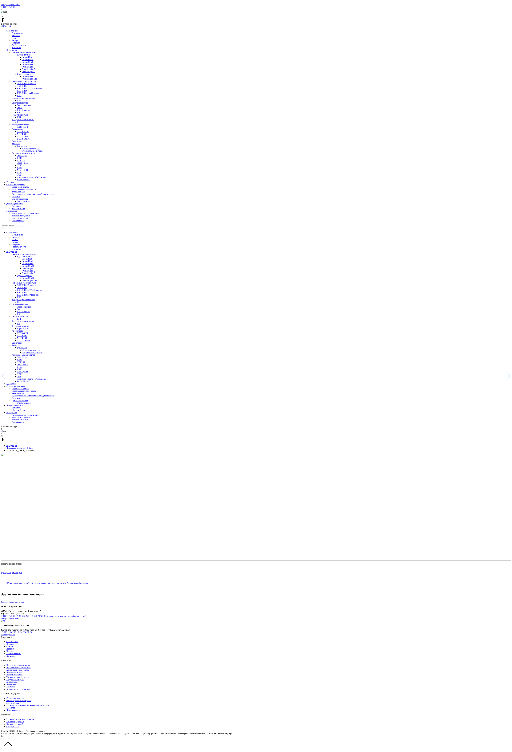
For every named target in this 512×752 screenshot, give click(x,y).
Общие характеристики (17, 583)
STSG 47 (21, 160)
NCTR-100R (22, 136)
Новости (16, 35)
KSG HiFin (22, 91)
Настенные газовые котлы (24, 52)
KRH (19, 158)
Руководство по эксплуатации (25, 213)
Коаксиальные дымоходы (12, 602)
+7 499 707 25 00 (23, 616)
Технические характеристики (41, 583)
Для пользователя (20, 199)
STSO (19, 172)
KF (18, 122)
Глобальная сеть (19, 45)
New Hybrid (22, 170)
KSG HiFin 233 (28, 93)
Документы (61, 583)
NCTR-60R (22, 134)
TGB (19, 175)
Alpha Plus (27, 57)
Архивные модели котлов (23, 153)
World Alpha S (28, 69)
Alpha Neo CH (28, 76)
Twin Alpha (22, 156)
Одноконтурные (24, 74)
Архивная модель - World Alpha (31, 177)
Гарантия (16, 196)
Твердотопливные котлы (23, 119)
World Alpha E (23, 180)
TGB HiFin (26, 83)
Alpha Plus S (27, 59)
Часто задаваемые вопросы (24, 189)
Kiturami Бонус (18, 208)
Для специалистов (14, 204)
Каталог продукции (21, 216)
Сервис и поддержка (15, 184)
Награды (16, 43)
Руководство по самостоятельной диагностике (33, 194)
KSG (19, 95)
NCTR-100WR (23, 139)
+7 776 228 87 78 (9, 632)
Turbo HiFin (22, 163)
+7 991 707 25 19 (58, 616)
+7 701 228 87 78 (24, 632)
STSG (19, 165)
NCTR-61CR (23, 131)
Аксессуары (17, 129)
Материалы (11, 211)
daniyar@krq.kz (8, 635)
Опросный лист (24, 201)
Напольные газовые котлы (24, 81)
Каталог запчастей (20, 218)
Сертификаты (18, 220)
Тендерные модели (20, 124)
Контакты (16, 47)
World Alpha (27, 67)
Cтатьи (15, 38)
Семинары (16, 206)
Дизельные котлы (20, 103)
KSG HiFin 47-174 (29, 88)
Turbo (24, 105)
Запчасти (16, 144)
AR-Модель (17, 572)
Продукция (11, 50)
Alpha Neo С (28, 64)
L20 (19, 100)
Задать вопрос (18, 192)
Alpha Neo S (27, 62)
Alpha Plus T (22, 127)
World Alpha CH (29, 79)
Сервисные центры (31, 148)
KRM (19, 168)
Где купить (22, 146)
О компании (12, 31)
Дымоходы (17, 141)
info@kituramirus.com (10, 4)
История (15, 40)
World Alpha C (28, 71)
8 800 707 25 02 (8, 7)
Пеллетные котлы (20, 115)
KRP (19, 117)
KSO (23, 110)
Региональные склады (32, 151)
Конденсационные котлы (23, 98)
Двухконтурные (24, 55)
